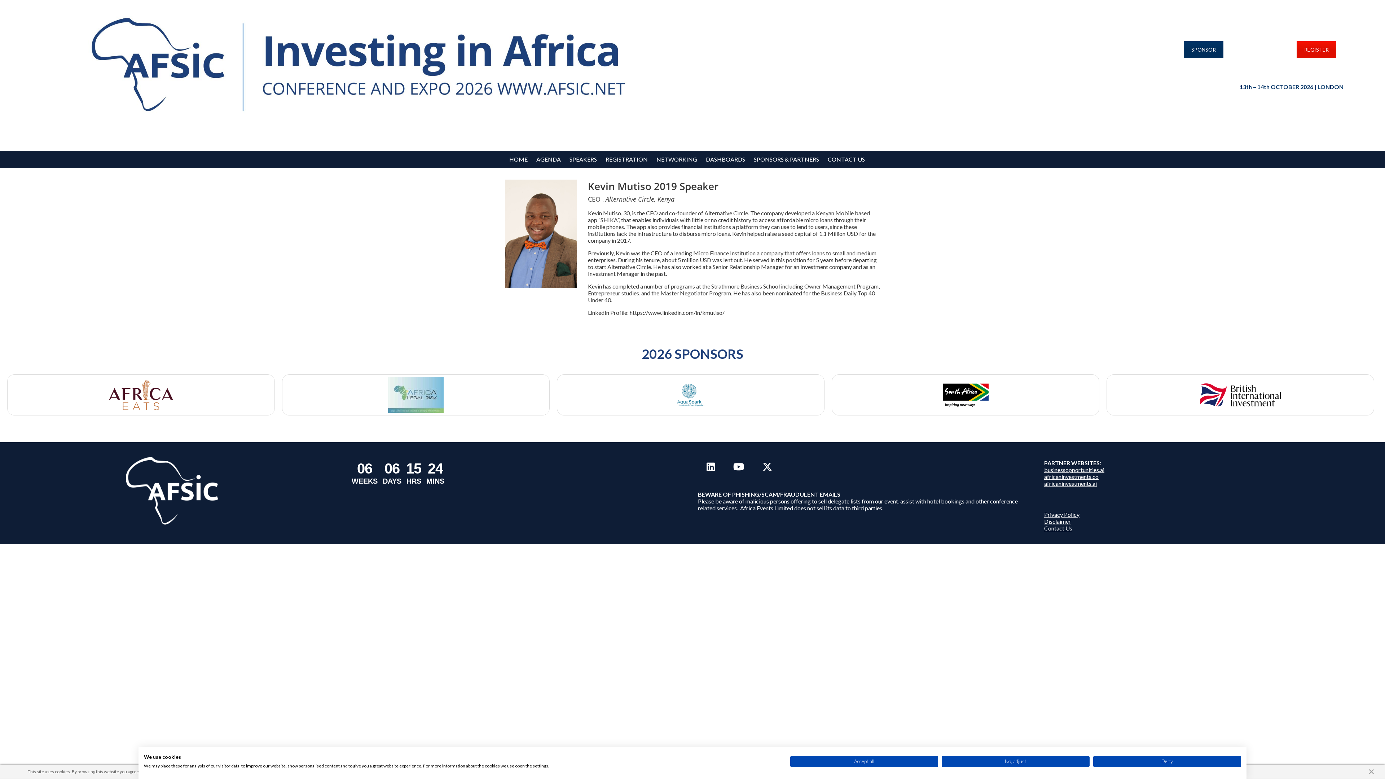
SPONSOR (1203, 50)
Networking (676, 159)
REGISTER (1316, 50)
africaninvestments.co (1071, 476)
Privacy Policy (1062, 514)
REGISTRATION (627, 159)
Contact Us (846, 159)
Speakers (583, 159)
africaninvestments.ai (1070, 483)
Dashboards (725, 159)
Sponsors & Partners (786, 159)
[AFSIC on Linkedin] (711, 466)
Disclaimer (1057, 521)
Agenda (548, 159)
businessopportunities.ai (1074, 469)
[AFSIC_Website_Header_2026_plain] (363, 65)
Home (518, 159)
